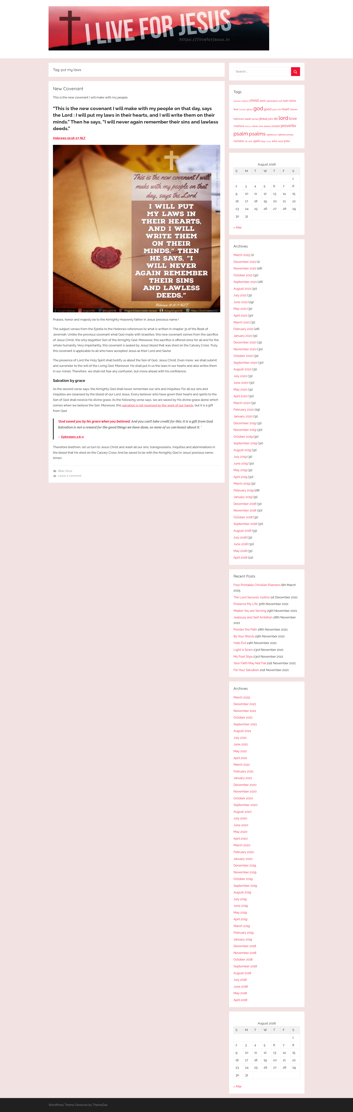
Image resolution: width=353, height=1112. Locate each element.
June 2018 (240, 544)
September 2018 (245, 524)
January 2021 (242, 336)
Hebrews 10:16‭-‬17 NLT (69, 138)
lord (283, 118)
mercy (248, 126)
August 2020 (242, 369)
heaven (293, 109)
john (270, 118)
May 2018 (240, 551)
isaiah (248, 118)
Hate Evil (239, 643)
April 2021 (240, 315)
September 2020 (245, 362)
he (279, 109)
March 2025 (241, 255)
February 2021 (243, 329)
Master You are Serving (249, 611)
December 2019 (244, 423)
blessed (237, 101)
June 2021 (240, 302)
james (255, 119)
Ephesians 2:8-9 (72, 437)
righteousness (285, 134)
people (276, 126)
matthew (238, 126)
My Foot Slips (243, 656)
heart (285, 109)
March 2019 (241, 483)
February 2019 (243, 490)
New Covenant (68, 88)
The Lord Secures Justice (251, 597)
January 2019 (242, 497)
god (258, 108)
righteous (271, 134)
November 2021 (244, 268)
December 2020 (244, 342)
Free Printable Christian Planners (257, 585)
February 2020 (243, 409)
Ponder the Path (245, 629)
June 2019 (240, 463)
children (245, 101)
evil (280, 101)
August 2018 (242, 530)
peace (267, 126)
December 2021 (244, 262)
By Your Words (243, 636)
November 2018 (244, 510)
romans (238, 141)
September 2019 (245, 443)
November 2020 (245, 349)
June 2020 (240, 382)
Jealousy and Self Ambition (252, 617)
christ (254, 100)
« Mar (237, 227)
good (268, 109)
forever (242, 109)
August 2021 (242, 288)
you (287, 141)
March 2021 (241, 322)
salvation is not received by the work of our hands (157, 405)
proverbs (288, 125)
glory (250, 109)
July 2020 (240, 376)
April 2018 (240, 557)
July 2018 (240, 537)
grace (275, 109)
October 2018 (243, 517)
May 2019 (240, 470)
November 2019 (244, 430)
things (263, 141)
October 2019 (243, 436)
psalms (257, 134)
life (276, 119)
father (292, 100)
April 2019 (240, 477)
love (293, 118)
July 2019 (240, 456)
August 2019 (242, 450)
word (280, 141)
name (255, 126)
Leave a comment (69, 475)
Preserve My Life (245, 604)
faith (285, 100)
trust (269, 141)
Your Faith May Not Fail (249, 663)
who (274, 141)
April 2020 (240, 396)
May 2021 (240, 308)
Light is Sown (243, 650)
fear (235, 109)
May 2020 (240, 389)
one (261, 126)
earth (263, 100)
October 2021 (242, 275)
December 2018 (244, 504)
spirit (256, 141)
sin (246, 141)
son (250, 141)
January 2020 (242, 416)
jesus (263, 119)
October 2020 (243, 356)
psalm (240, 134)
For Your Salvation (246, 670)
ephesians (272, 101)
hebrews (238, 118)
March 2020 (241, 403)
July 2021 (240, 295)
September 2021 (245, 282)
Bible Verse (65, 471)
